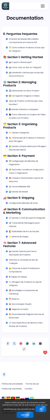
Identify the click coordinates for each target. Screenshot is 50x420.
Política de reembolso (12, 388)
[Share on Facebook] (7, 343)
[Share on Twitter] (14, 343)
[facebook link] (4, 374)
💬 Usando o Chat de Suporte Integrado (27, 218)
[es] (8, 398)
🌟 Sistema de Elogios (18, 236)
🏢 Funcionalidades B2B (19, 186)
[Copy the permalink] (24, 349)
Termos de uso (32, 383)
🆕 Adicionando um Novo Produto (24, 90)
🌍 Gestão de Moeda (18, 191)
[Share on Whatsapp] (27, 343)
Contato (28, 388)
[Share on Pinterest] (20, 343)
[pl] (22, 398)
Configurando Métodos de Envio (23, 203)
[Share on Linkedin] (34, 343)
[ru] (27, 398)
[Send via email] (40, 343)
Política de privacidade (12, 383)
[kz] (32, 398)
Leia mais (25, 415)
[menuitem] (12, 383)
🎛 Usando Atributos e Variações (23, 109)
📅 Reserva (14, 299)
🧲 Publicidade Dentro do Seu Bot (24, 231)
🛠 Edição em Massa (18, 276)
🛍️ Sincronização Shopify (20, 304)
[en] (4, 398)
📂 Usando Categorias (19, 132)
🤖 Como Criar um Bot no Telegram (25, 67)
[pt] (13, 398)
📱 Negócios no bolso (18, 309)
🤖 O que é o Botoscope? (20, 62)
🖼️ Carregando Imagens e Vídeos (24, 95)
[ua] (18, 398)
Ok (41, 409)
